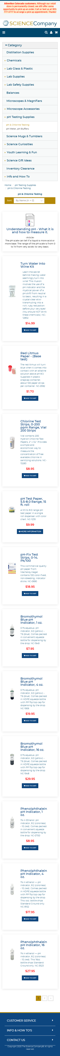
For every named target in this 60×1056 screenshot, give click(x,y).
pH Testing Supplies (20, 117)
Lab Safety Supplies (20, 84)
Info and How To (18, 176)
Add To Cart (30, 330)
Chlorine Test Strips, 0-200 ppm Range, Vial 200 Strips (33, 426)
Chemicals (14, 60)
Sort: (9, 201)
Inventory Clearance (20, 168)
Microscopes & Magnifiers (24, 101)
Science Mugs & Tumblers (24, 136)
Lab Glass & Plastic (20, 68)
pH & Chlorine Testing (17, 125)
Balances (12, 93)
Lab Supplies (16, 76)
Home (8, 185)
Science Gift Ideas (19, 160)
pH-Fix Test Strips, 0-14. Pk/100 (29, 557)
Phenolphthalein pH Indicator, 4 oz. (33, 874)
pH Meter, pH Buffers (17, 129)
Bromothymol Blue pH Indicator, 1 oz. (31, 619)
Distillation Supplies (20, 52)
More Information (30, 531)
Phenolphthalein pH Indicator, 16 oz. (33, 945)
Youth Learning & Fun (22, 152)
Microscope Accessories (23, 109)
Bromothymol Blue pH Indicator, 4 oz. (31, 681)
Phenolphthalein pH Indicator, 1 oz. (33, 812)
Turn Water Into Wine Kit (32, 265)
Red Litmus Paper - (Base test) (30, 356)
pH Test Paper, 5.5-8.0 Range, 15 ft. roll (33, 501)
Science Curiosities (20, 144)
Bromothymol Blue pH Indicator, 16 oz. (32, 746)
